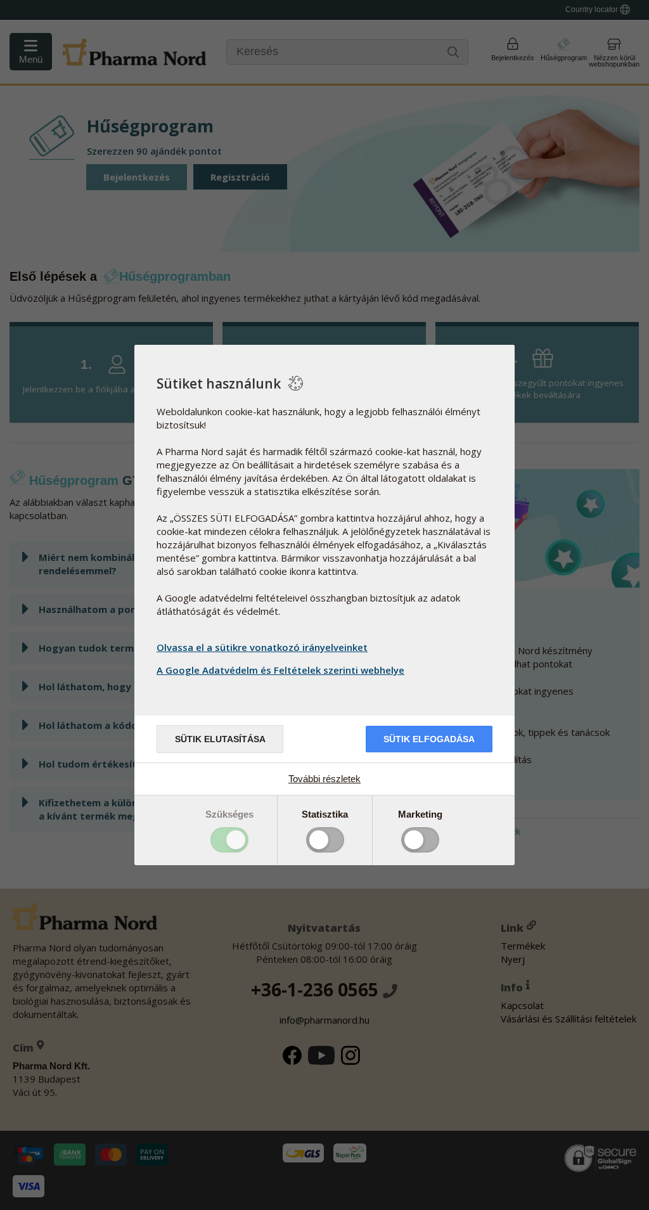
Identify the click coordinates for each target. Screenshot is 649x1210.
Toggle (229, 840)
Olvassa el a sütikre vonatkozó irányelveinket (262, 647)
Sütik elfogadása (429, 739)
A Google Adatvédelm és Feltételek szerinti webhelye (280, 670)
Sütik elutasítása (220, 739)
